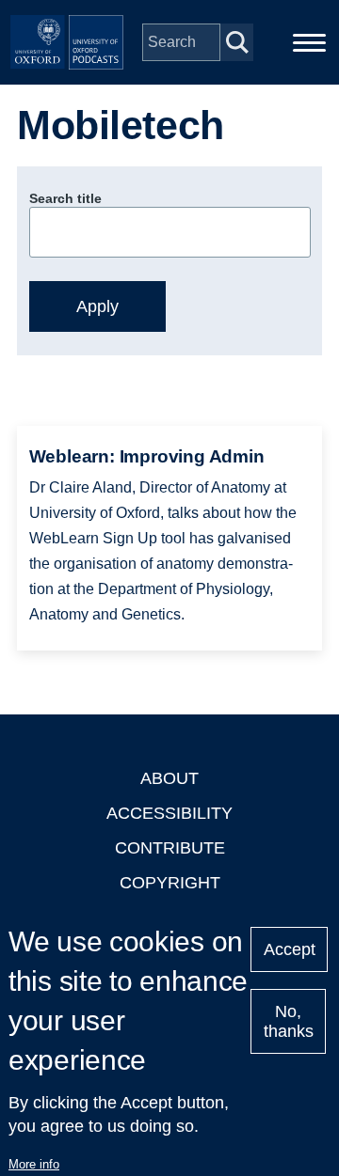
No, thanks (289, 1021)
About (169, 778)
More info (33, 1164)
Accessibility (169, 813)
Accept (289, 949)
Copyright (170, 882)
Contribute (170, 848)
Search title (65, 198)
